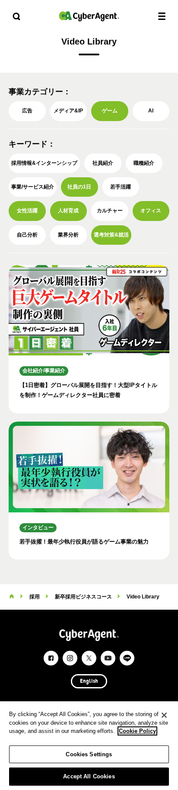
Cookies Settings (89, 754)
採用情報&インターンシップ (44, 163)
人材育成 (68, 211)
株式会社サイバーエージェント (89, 16)
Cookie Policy (137, 731)
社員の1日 (79, 187)
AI (150, 111)
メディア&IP (68, 111)
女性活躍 (27, 211)
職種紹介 (144, 163)
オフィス (150, 211)
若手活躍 (120, 187)
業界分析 (68, 235)
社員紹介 (102, 163)
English (89, 681)
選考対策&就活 (111, 235)
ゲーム (110, 111)
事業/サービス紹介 (32, 187)
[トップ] (12, 597)
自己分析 (27, 235)
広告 (27, 111)
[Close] (164, 715)
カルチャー (110, 211)
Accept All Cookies (88, 776)
